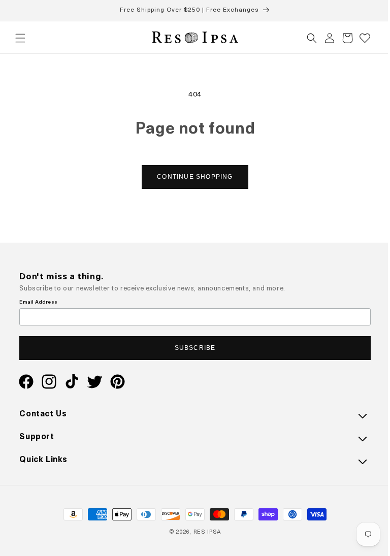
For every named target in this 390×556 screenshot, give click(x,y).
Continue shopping (191, 176)
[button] (20, 38)
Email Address (38, 303)
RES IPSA (203, 532)
